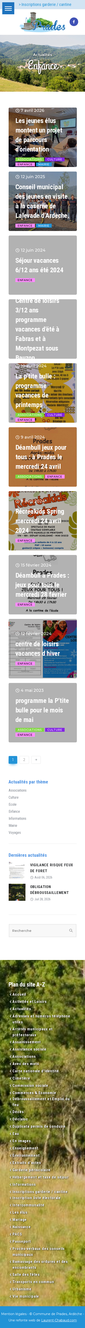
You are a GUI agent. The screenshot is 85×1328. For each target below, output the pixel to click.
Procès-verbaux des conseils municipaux (38, 1251)
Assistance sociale (29, 1049)
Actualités (21, 1008)
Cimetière (21, 1078)
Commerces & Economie (34, 1092)
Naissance (21, 1227)
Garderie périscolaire (31, 1170)
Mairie (43, 164)
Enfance (25, 164)
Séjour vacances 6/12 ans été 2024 (39, 265)
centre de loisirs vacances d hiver (37, 648)
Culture (54, 159)
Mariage (19, 1219)
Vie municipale (25, 1296)
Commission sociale (30, 1085)
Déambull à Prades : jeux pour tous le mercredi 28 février (42, 584)
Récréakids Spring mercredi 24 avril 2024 (39, 520)
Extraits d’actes (26, 1162)
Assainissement (26, 1042)
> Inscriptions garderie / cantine (45, 4)
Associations (30, 159)
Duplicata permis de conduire (39, 1126)
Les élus (19, 1212)
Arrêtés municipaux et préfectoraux (32, 1032)
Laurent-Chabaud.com (59, 1320)
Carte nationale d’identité (35, 1071)
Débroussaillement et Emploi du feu (41, 1102)
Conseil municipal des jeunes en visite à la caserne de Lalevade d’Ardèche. (42, 201)
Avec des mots (25, 1063)
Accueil (19, 994)
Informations (17, 818)
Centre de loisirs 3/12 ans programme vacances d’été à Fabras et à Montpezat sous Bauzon (37, 329)
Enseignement (25, 1148)
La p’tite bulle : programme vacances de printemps (35, 390)
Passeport (21, 1241)
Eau (15, 1133)
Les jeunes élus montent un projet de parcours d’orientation (38, 135)
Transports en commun (33, 1281)
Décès (18, 1112)
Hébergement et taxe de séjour (40, 1177)
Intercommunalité (28, 1205)
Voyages (15, 833)
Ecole (13, 804)
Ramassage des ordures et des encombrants (40, 1264)
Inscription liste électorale (36, 1197)
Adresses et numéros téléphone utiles (41, 1019)
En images (21, 1141)
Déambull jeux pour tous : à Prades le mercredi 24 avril (41, 456)
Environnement (25, 1155)
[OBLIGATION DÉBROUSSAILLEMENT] (17, 892)
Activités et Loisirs (29, 1001)
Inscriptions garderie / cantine (40, 1191)
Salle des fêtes (26, 1274)
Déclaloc (20, 1119)
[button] (8, 8)
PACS (17, 1234)
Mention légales (14, 1314)
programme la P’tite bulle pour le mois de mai (42, 710)
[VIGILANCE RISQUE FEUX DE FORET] (17, 870)
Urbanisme (22, 1289)
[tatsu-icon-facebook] (74, 22)
